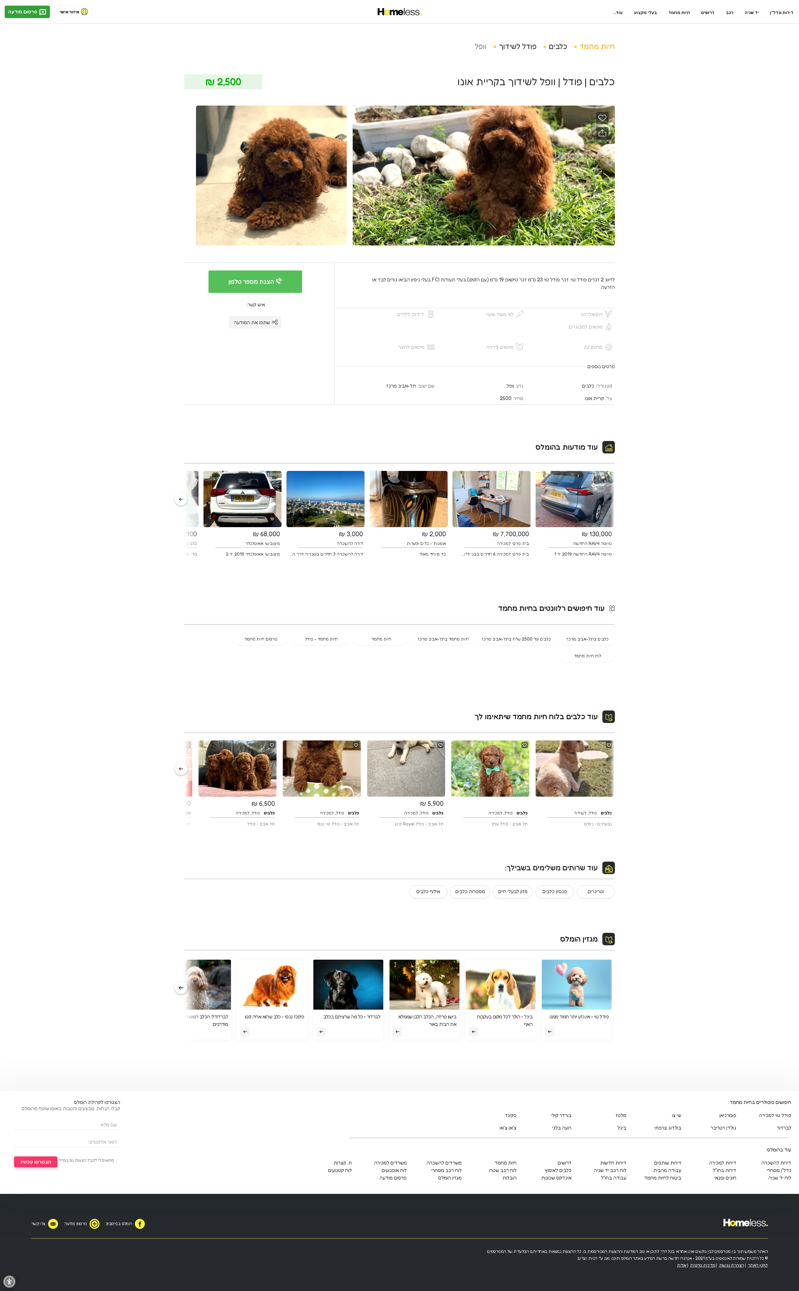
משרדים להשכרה (444, 1163)
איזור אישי (69, 11)
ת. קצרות (343, 1163)
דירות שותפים (667, 1163)
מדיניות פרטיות (702, 1265)
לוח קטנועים (340, 1170)
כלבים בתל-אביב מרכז (587, 638)
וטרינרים (596, 891)
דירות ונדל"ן (781, 12)
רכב (729, 12)
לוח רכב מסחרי (446, 1170)
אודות (681, 1265)
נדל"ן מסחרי (779, 1170)
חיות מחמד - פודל (321, 638)
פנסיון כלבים (554, 891)
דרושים (707, 12)
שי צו (676, 1115)
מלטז (620, 1115)
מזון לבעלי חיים (512, 891)
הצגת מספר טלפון (252, 281)
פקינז (511, 1115)
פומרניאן (727, 1115)
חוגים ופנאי (725, 1178)
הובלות (509, 1178)
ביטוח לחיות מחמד (662, 1178)
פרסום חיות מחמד (260, 638)
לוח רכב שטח (503, 1170)
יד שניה (752, 12)
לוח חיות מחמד (587, 655)
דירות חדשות (613, 1163)
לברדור (784, 1128)
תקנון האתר (758, 1265)
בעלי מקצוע (645, 12)
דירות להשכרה (776, 1163)
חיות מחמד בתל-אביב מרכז (443, 638)
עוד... (618, 12)
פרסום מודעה (23, 11)
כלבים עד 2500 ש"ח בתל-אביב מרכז (516, 638)
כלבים (558, 46)
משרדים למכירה (390, 1163)
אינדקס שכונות (556, 1178)
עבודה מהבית (667, 1170)
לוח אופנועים (394, 1170)
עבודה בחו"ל (613, 1178)
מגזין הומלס (579, 938)
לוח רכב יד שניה (610, 1170)
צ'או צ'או (508, 1128)
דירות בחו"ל (724, 1170)
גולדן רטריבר (723, 1128)
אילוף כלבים (428, 891)
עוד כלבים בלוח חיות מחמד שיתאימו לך (536, 716)
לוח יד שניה (779, 1178)
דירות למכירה (722, 1163)
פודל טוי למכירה (775, 1115)
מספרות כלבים (470, 891)
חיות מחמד (679, 12)
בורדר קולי (561, 1115)
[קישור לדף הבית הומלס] (400, 12)
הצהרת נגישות (731, 1265)
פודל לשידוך (518, 46)
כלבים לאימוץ (558, 1170)
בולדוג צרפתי (667, 1128)
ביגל (621, 1128)
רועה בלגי (561, 1128)
